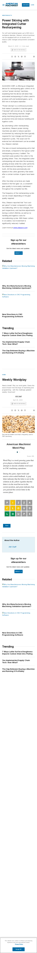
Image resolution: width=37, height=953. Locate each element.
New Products (7, 15)
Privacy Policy (19, 944)
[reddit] (22, 56)
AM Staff (18, 396)
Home (4, 374)
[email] (25, 56)
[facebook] (12, 56)
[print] (34, 56)
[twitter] (18, 56)
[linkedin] (15, 56)
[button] (3, 5)
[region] (18, 945)
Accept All (18, 949)
